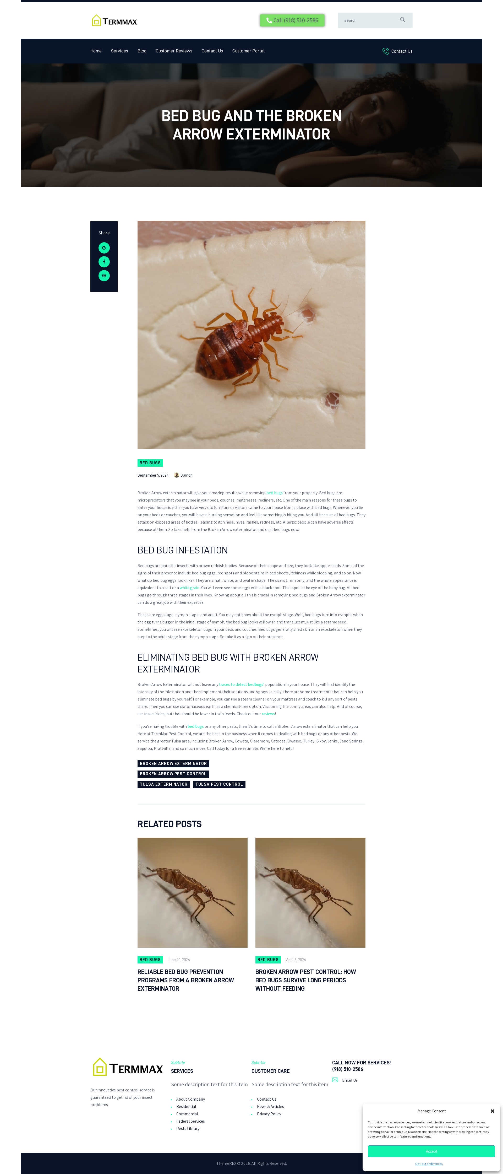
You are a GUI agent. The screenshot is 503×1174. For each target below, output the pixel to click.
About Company (190, 1099)
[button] (492, 1111)
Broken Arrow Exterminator (173, 764)
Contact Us (266, 1099)
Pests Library (187, 1128)
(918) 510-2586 (347, 1069)
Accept (431, 1151)
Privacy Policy (269, 1113)
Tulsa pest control (219, 784)
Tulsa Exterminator (164, 784)
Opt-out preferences (428, 1164)
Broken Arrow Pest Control (173, 774)
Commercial (187, 1113)
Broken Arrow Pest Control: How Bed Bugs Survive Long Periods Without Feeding (305, 980)
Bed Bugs (150, 463)
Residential (186, 1106)
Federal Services (190, 1121)
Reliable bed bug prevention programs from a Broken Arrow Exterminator (186, 980)
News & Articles (270, 1106)
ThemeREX (226, 1163)
